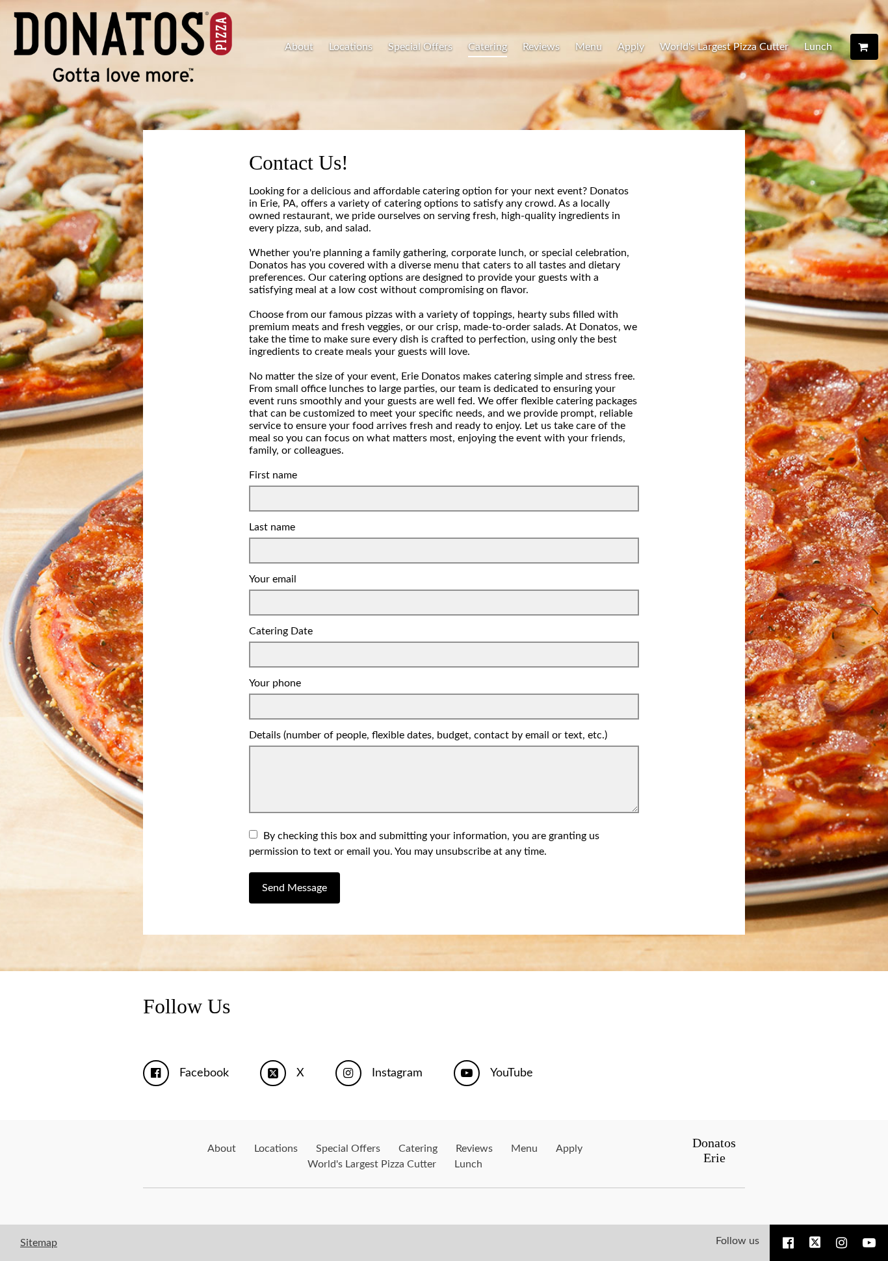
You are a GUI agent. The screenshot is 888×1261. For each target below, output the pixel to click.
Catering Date (281, 631)
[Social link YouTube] (869, 1243)
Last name (272, 527)
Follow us (737, 1241)
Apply (631, 47)
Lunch (818, 47)
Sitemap (38, 1243)
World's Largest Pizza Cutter (724, 47)
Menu (588, 47)
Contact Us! (298, 162)
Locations (350, 47)
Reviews (541, 47)
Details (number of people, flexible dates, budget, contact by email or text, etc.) (428, 735)
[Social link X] (815, 1243)
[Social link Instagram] (841, 1243)
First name (273, 475)
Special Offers (420, 47)
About (299, 47)
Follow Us (186, 1006)
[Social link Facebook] (788, 1243)
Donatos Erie (714, 1150)
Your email (272, 579)
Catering (487, 47)
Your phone (275, 683)
